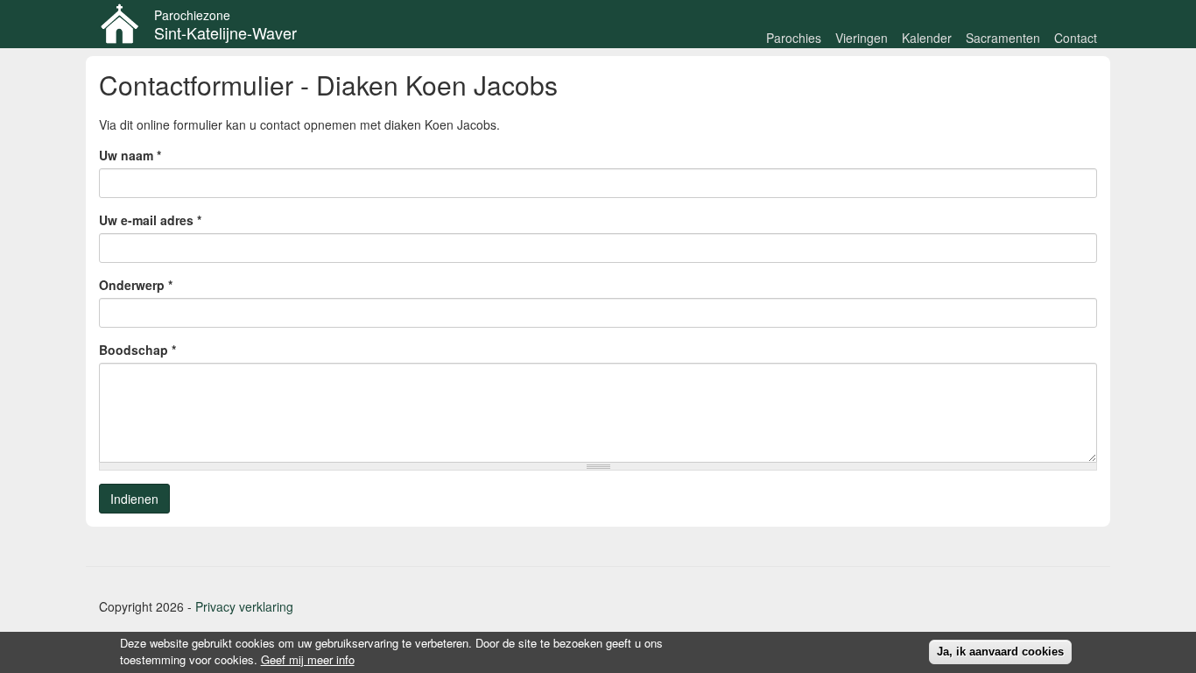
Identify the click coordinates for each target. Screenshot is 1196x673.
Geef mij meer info (308, 660)
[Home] (126, 24)
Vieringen (861, 37)
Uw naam (130, 155)
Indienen (134, 498)
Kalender (927, 37)
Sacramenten (1003, 37)
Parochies (793, 37)
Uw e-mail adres (150, 220)
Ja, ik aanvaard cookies (1000, 651)
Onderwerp (135, 285)
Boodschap (137, 349)
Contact (1075, 37)
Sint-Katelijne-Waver (225, 32)
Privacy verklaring (244, 606)
